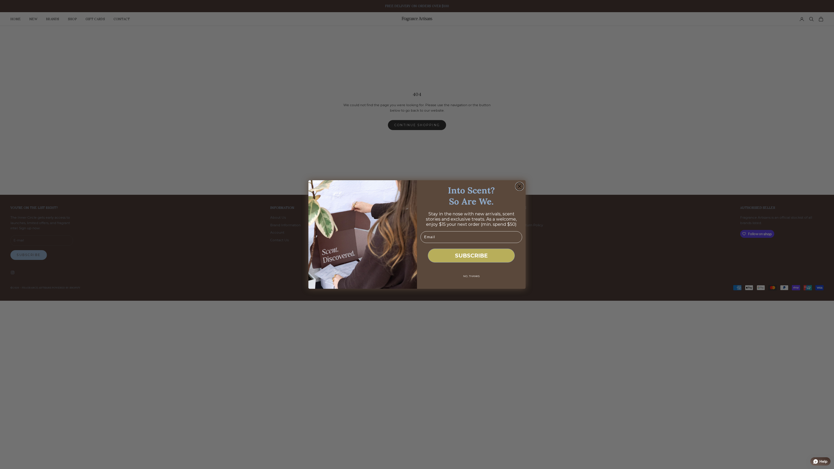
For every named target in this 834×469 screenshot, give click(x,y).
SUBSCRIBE (471, 255)
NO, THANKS (471, 276)
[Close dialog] (519, 186)
